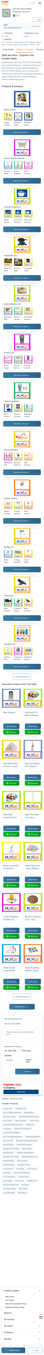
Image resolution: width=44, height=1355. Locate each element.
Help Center (9, 1297)
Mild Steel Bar (8, 1153)
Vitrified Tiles (31, 1181)
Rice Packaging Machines (12, 1137)
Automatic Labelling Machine (26, 1141)
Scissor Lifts (34, 1121)
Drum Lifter (7, 1121)
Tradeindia (5, 1099)
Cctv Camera (32, 1169)
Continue (27, 1071)
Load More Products (22, 677)
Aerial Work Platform (24, 1145)
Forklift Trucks (20, 1108)
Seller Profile (8, 50)
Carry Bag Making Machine (29, 1116)
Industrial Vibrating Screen (13, 1125)
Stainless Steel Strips (11, 1157)
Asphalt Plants (8, 1161)
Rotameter (30, 1125)
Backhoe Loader (9, 1116)
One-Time (12, 1051)
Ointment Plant (8, 1165)
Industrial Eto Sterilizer (11, 1133)
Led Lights (20, 1169)
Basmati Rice (29, 1112)
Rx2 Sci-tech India (16, 1099)
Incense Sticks (23, 1177)
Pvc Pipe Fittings (9, 1189)
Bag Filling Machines (30, 1157)
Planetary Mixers (24, 1165)
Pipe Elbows (22, 1193)
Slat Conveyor (22, 1161)
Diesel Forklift (8, 1145)
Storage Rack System (11, 1149)
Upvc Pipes (23, 1189)
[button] (37, 20)
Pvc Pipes (25, 1185)
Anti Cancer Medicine (22, 1173)
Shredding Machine (33, 1137)
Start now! (21, 1092)
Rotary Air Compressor (22, 1129)
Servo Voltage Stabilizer (12, 1112)
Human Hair (7, 1108)
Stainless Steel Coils (10, 1185)
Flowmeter (7, 1129)
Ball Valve (6, 1173)
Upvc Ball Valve (9, 1193)
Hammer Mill (8, 1141)
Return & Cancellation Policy (15, 1304)
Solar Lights (7, 1181)
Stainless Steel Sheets (25, 1153)
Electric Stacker (20, 1121)
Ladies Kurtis (8, 1169)
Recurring (26, 1051)
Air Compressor (9, 1177)
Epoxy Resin (27, 1149)
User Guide (9, 1300)
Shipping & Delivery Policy (15, 1307)
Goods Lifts (19, 1181)
